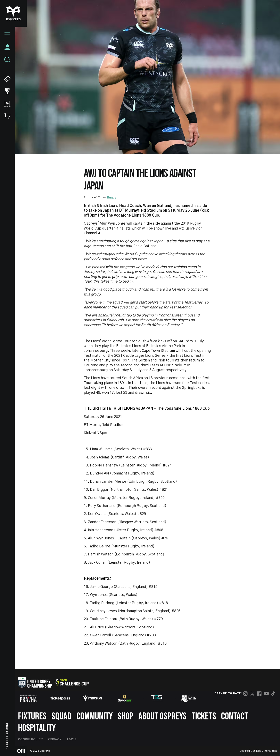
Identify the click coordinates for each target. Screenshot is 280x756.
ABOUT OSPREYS (162, 716)
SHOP (125, 716)
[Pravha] (28, 698)
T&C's (71, 739)
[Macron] (92, 698)
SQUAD (61, 716)
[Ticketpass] (60, 698)
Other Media (269, 751)
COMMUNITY (94, 716)
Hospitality (37, 728)
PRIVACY (54, 739)
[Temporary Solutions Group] (157, 698)
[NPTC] (189, 698)
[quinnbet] (124, 698)
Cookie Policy (30, 739)
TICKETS (203, 716)
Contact (234, 716)
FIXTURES (32, 716)
